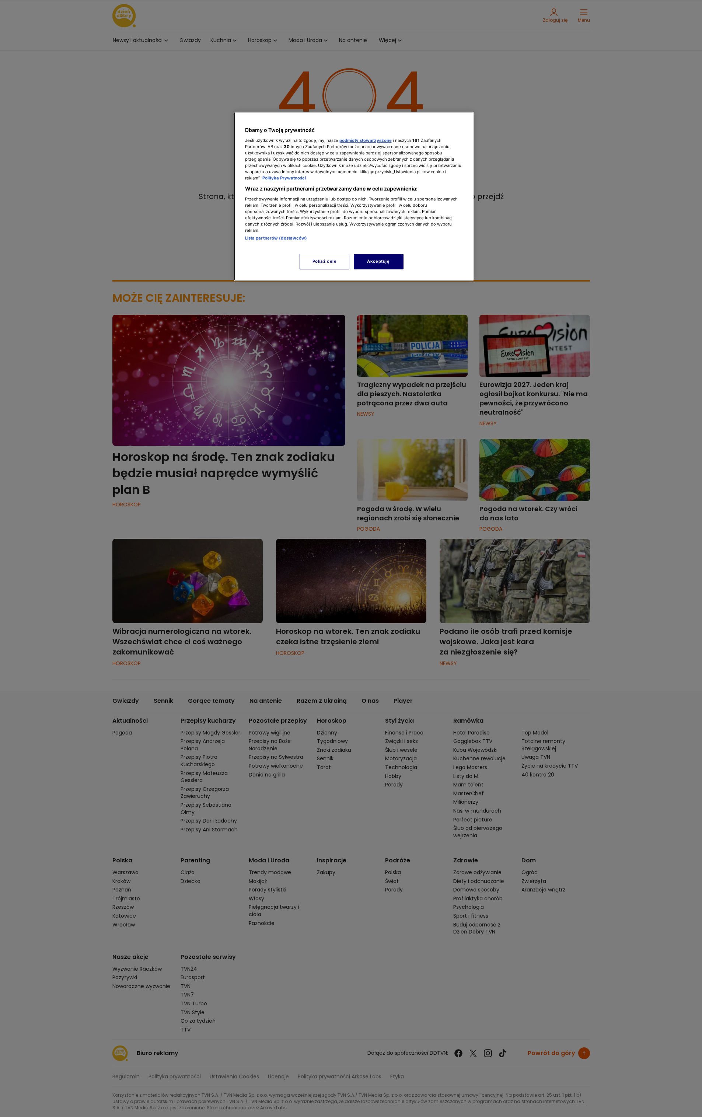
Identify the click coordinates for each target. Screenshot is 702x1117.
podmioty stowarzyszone (365, 140)
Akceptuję (378, 261)
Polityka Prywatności (284, 178)
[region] (354, 196)
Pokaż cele (324, 261)
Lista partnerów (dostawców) (276, 238)
